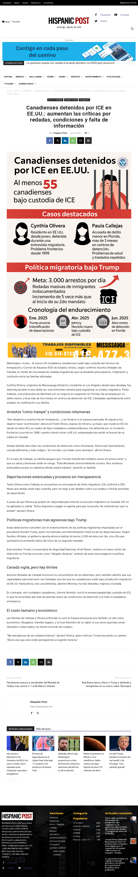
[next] (132, 63)
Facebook (105, 14)
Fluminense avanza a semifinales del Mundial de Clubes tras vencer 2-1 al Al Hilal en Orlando (33, 684)
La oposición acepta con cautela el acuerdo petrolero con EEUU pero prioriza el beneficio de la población (116, 864)
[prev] (127, 63)
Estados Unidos (41, 90)
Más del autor (43, 729)
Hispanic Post (60, 133)
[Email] (80, 140)
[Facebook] (96, 15)
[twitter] (96, 21)
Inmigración (84, 100)
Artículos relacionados (20, 729)
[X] (57, 140)
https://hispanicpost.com (41, 706)
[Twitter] (3, 868)
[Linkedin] (65, 140)
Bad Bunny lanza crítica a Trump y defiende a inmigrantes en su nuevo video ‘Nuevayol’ (106, 684)
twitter (103, 21)
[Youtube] (116, 15)
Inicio (9, 90)
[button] (132, 29)
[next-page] (14, 780)
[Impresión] (88, 140)
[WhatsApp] (73, 140)
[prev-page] (9, 780)
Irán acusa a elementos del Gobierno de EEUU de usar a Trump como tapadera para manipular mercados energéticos (17, 763)
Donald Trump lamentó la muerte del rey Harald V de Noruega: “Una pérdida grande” (119, 760)
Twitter (11, 868)
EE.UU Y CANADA (23, 90)
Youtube (124, 14)
